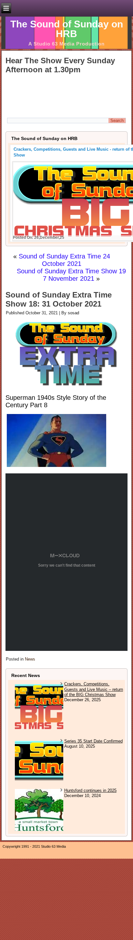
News (30, 659)
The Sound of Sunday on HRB (66, 29)
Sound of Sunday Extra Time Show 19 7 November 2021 (71, 275)
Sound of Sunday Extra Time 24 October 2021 (64, 260)
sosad (73, 312)
